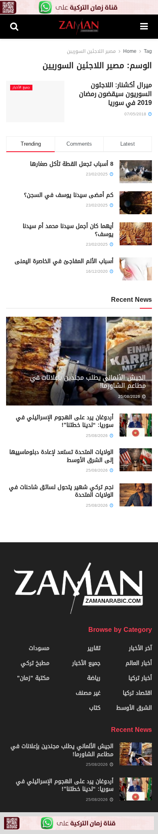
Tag (148, 51)
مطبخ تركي (35, 663)
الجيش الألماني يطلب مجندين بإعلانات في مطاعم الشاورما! (88, 381)
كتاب (94, 707)
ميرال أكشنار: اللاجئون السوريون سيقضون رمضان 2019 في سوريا (115, 94)
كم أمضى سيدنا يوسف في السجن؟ (68, 195)
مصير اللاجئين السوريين (91, 51)
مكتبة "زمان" (33, 678)
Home (130, 51)
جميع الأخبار (21, 87)
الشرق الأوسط (134, 707)
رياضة (93, 678)
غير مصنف (88, 693)
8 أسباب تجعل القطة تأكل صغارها (71, 164)
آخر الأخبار (140, 648)
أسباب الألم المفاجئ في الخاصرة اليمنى (64, 261)
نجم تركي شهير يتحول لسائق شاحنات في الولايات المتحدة (61, 491)
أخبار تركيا (140, 678)
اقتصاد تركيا (137, 693)
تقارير (94, 648)
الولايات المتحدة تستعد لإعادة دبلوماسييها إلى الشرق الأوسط (61, 456)
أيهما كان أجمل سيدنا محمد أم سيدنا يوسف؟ (68, 230)
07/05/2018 (135, 114)
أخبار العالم (139, 663)
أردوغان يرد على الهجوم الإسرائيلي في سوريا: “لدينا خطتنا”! (64, 421)
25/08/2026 (129, 396)
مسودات (39, 648)
